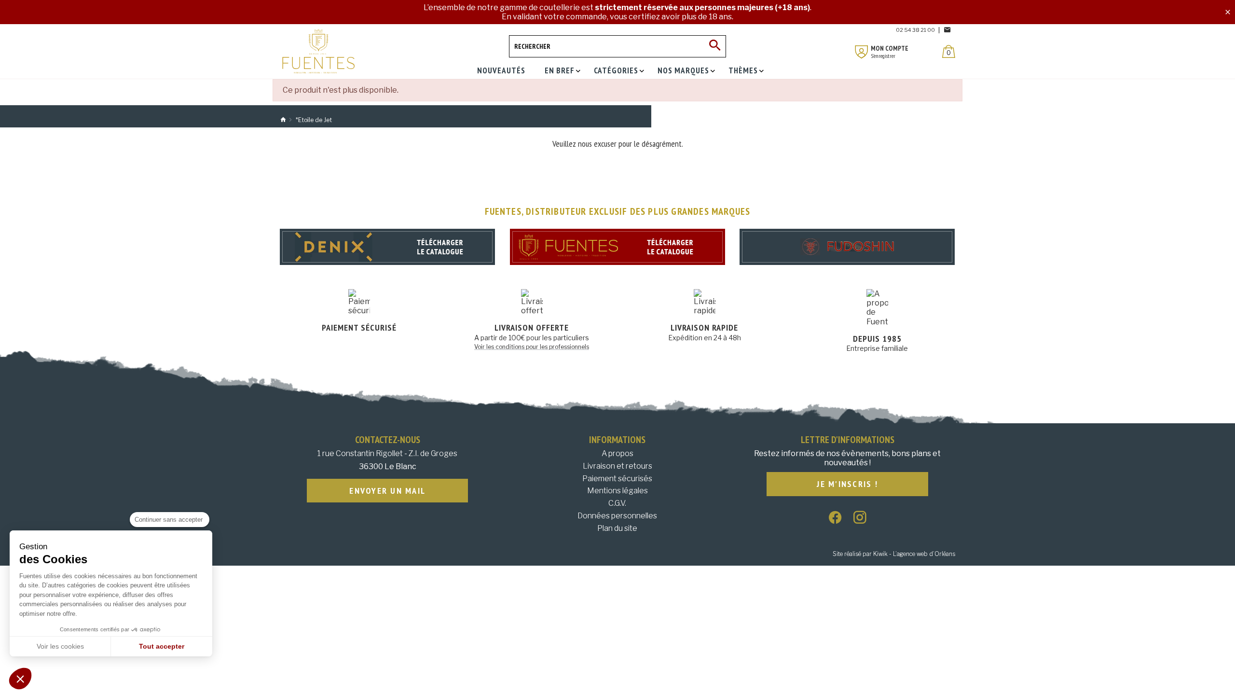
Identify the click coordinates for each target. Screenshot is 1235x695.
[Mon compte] (861, 52)
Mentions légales (617, 490)
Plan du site (617, 528)
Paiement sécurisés (617, 478)
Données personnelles (617, 515)
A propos (617, 453)
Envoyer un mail (387, 490)
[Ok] (715, 46)
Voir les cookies (60, 646)
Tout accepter (161, 646)
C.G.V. (617, 503)
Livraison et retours (617, 466)
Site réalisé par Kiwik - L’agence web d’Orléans (894, 553)
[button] (20, 678)
